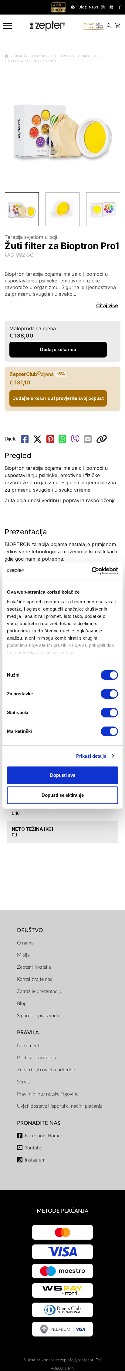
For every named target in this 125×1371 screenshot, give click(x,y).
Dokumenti (28, 1045)
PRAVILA (28, 1032)
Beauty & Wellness (32, 56)
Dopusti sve (62, 775)
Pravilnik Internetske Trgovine (48, 1094)
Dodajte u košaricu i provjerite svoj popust (58, 398)
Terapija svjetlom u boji (77, 56)
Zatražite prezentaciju (39, 991)
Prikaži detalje (91, 756)
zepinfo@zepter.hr (76, 1360)
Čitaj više (107, 305)
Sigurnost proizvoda (38, 1015)
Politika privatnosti (36, 1057)
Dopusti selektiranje (63, 795)
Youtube (33, 1147)
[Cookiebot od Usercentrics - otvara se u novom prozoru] (91, 571)
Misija (23, 955)
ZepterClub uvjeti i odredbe (46, 1069)
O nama (25, 943)
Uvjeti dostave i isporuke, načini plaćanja (60, 1106)
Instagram (35, 1160)
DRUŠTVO (30, 930)
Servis (23, 1081)
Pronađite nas (38, 1123)
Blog (21, 1003)
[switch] (109, 694)
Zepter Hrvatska (34, 967)
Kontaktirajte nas (34, 979)
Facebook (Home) (43, 1135)
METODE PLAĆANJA (62, 1211)
